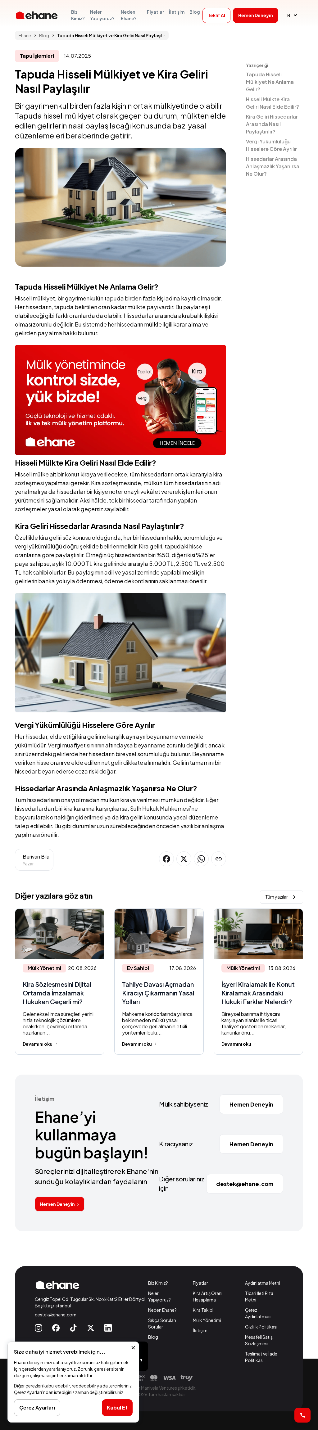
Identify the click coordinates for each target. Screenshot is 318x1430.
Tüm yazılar (276, 897)
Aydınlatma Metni (262, 1283)
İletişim (200, 1330)
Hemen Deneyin (57, 1204)
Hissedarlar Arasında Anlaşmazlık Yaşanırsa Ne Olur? (272, 166)
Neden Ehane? (162, 1310)
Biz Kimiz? (158, 1283)
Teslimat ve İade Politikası (261, 1357)
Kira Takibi (203, 1310)
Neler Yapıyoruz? (159, 1296)
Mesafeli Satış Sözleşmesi (259, 1340)
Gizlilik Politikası (261, 1326)
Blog (153, 1337)
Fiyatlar (200, 1283)
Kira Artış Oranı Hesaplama (207, 1296)
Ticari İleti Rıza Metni (259, 1296)
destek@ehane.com (55, 1314)
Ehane (25, 35)
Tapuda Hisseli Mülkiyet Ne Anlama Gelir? (270, 81)
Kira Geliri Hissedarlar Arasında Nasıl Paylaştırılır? (272, 124)
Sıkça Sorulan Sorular (162, 1323)
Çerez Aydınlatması (258, 1313)
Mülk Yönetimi (207, 1320)
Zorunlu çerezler (94, 1369)
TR (287, 15)
